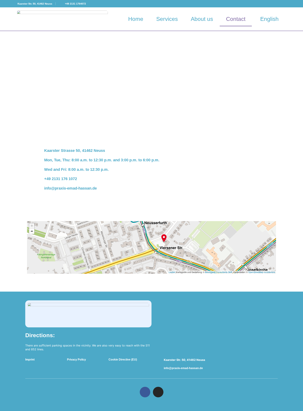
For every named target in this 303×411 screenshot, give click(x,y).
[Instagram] (158, 392)
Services (167, 19)
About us (202, 19)
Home (135, 19)
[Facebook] (145, 392)
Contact (235, 19)
